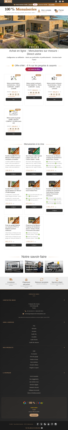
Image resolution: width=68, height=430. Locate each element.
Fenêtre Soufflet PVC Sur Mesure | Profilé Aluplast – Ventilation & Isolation (13, 157)
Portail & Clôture (34, 365)
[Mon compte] (56, 1)
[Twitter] (41, 424)
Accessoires (34, 354)
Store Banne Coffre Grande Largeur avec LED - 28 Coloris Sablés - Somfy (34, 157)
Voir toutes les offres (34, 69)
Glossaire (34, 328)
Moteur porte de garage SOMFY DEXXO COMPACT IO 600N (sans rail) (13, 120)
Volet (34, 351)
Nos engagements (34, 379)
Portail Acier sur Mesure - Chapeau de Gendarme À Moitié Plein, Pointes (53, 157)
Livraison (34, 331)
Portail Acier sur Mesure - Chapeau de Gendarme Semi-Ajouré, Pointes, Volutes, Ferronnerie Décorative (53, 192)
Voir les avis (34, 415)
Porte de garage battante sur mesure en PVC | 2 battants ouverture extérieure (12, 228)
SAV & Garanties (34, 376)
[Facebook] (37, 424)
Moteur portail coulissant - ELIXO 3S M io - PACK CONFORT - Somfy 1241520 (54, 86)
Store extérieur (34, 362)
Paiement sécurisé (34, 387)
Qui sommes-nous (34, 382)
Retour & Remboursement (34, 393)
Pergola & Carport (34, 367)
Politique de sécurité (34, 390)
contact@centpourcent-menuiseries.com (35, 313)
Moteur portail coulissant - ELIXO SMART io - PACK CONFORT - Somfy (34, 85)
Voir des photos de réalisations (33, 428)
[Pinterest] (52, 424)
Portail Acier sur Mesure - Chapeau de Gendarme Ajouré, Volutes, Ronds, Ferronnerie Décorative (33, 228)
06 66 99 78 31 (39, 311)
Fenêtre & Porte (34, 359)
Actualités (34, 337)
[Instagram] (55, 424)
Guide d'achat (34, 339)
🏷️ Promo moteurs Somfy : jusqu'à (34, 4)
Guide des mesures (34, 342)
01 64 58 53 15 (30, 311)
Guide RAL (34, 334)
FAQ (34, 326)
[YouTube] (48, 424)
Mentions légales (34, 384)
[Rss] (44, 424)
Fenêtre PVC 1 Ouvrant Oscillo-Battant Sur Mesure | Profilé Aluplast (13, 190)
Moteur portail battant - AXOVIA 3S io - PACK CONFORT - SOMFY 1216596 (13, 86)
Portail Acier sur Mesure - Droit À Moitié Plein (33, 189)
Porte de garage (34, 356)
